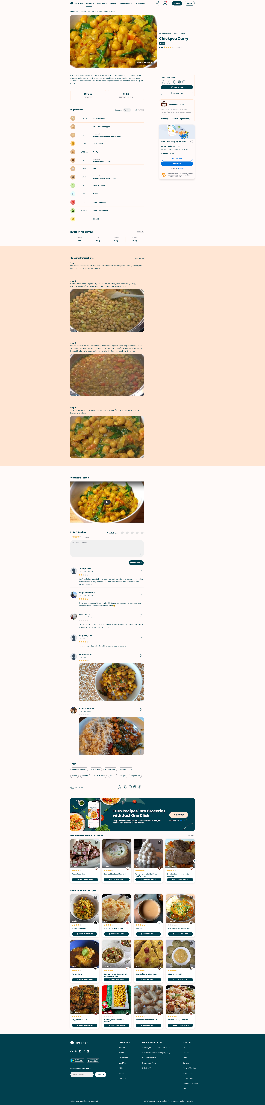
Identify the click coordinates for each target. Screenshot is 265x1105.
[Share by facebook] (174, 82)
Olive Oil (96, 219)
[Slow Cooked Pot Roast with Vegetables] (180, 861)
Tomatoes (102, 202)
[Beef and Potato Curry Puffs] (148, 1007)
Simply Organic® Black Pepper (104, 178)
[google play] (77, 1060)
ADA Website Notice (190, 1083)
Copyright (191, 1101)
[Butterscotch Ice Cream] (116, 915)
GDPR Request (149, 1101)
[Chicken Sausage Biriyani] (180, 1007)
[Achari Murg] (84, 961)
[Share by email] (184, 82)
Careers (186, 1052)
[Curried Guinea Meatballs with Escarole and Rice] (116, 961)
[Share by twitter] (179, 82)
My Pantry (114, 3)
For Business (140, 3)
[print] (164, 82)
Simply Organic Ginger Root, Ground (107, 136)
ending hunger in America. (179, 175)
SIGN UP (177, 3)
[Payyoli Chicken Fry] (84, 1007)
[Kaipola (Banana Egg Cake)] (148, 961)
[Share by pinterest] (169, 82)
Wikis (121, 1068)
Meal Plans (123, 1063)
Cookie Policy (188, 1078)
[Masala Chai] (148, 915)
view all (191, 835)
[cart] (165, 3)
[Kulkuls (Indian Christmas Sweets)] (116, 1007)
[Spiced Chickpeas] (84, 915)
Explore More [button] (125, 3)
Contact (186, 1063)
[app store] (93, 1060)
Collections (123, 1058)
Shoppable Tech (149, 1063)
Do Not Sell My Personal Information (171, 1101)
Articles (122, 1052)
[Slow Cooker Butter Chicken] (180, 915)
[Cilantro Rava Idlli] (180, 961)
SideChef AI (146, 1068)
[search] (158, 3)
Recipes (122, 1047)
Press (185, 1058)
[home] (76, 3)
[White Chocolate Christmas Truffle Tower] (148, 861)
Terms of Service (189, 1068)
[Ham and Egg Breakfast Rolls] (116, 861)
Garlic (95, 118)
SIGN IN (189, 3)
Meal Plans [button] (101, 3)
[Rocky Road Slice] (85, 861)
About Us (186, 1047)
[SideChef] (79, 1044)
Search (122, 1073)
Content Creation (149, 1058)
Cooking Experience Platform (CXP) (156, 1047)
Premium (122, 1078)
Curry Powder (98, 143)
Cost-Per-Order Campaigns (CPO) (156, 1052)
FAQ (184, 1088)
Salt (94, 169)
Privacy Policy (188, 1073)
